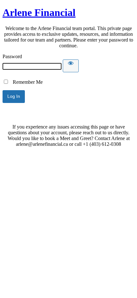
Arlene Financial (39, 12)
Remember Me (26, 82)
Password (12, 56)
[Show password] (71, 65)
